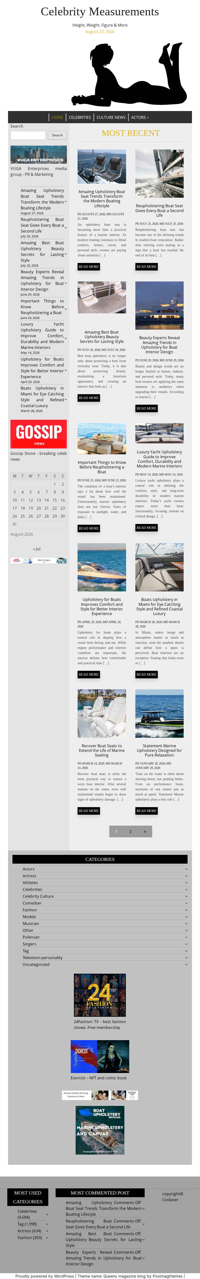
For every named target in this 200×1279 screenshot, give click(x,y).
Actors (138, 117)
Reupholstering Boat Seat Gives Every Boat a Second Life (42, 225)
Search (16, 126)
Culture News (111, 117)
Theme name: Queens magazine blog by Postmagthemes (130, 1276)
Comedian (32, 903)
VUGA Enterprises (29, 168)
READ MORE (89, 267)
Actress (29, 875)
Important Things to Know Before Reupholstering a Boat (42, 306)
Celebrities (80, 117)
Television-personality (42, 957)
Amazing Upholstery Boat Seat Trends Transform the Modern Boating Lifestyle (102, 198)
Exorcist (78, 1078)
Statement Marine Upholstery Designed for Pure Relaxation (159, 750)
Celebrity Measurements (100, 11)
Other (28, 930)
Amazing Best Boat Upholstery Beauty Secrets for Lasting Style (102, 336)
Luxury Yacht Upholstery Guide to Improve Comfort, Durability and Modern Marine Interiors (42, 335)
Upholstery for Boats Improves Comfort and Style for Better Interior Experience (101, 606)
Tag (26, 950)
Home (57, 117)
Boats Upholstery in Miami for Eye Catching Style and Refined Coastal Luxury (159, 606)
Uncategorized (36, 964)
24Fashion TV (86, 1021)
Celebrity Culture (38, 896)
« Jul (36, 548)
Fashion (30, 910)
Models (29, 916)
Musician (31, 923)
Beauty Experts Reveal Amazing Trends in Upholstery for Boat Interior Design (159, 345)
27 (39, 516)
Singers (29, 944)
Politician (31, 937)
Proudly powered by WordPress (44, 1276)
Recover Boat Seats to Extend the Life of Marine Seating (102, 750)
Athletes (30, 882)
